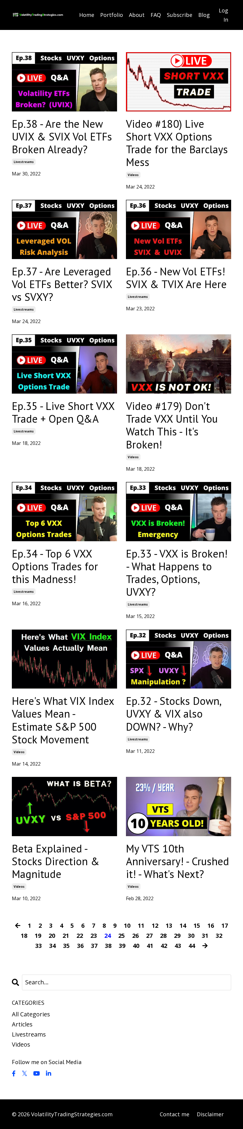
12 (155, 926)
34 (52, 946)
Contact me (174, 1114)
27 (149, 936)
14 (183, 926)
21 (66, 936)
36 (80, 946)
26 (135, 936)
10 (127, 926)
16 (210, 926)
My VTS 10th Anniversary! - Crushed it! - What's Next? (177, 861)
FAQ (156, 14)
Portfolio (111, 14)
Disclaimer (210, 1114)
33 (38, 946)
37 (94, 946)
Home (86, 14)
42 (164, 946)
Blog (204, 14)
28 (163, 936)
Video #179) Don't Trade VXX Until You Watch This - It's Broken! (172, 425)
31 (205, 936)
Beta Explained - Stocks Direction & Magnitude (56, 861)
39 (122, 946)
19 (38, 936)
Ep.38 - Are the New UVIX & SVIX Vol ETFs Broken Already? (62, 136)
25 (121, 936)
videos (133, 175)
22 (79, 936)
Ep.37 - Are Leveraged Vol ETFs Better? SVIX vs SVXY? (62, 284)
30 (191, 936)
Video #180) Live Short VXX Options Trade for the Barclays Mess (177, 143)
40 (136, 946)
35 (66, 946)
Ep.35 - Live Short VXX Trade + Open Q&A (63, 412)
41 (150, 946)
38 (108, 946)
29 (177, 936)
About (137, 14)
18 (24, 936)
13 (169, 926)
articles (22, 1024)
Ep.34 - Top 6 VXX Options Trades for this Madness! (55, 566)
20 (52, 936)
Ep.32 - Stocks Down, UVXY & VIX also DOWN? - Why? (173, 713)
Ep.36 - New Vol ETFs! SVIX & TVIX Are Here (176, 277)
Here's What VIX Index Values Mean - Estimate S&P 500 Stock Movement (63, 720)
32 (219, 936)
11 (141, 926)
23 (93, 936)
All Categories (31, 1014)
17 (224, 926)
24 (107, 936)
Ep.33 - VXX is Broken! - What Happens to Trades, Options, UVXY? (177, 572)
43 (178, 946)
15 (197, 926)
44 (191, 946)
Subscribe (179, 14)
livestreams (24, 162)
